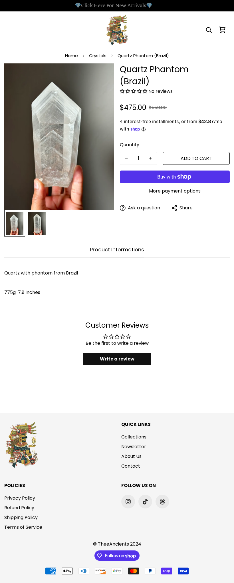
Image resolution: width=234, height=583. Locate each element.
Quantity (129, 144)
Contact (130, 466)
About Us (131, 456)
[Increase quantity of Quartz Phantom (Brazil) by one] (150, 158)
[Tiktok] (145, 501)
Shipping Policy (21, 517)
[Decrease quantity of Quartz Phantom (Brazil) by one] (126, 158)
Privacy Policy (19, 498)
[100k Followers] (128, 501)
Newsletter (133, 446)
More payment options (175, 191)
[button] (222, 29)
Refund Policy (19, 507)
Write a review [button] (117, 359)
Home (71, 56)
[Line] (162, 501)
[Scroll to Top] (222, 551)
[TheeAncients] (117, 29)
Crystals (97, 56)
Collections (133, 437)
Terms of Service (23, 527)
